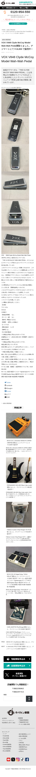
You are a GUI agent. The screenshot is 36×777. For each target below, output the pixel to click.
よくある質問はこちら (18, 23)
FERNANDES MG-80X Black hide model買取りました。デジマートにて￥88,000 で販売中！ (19, 487)
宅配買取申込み (23, 747)
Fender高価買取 (7, 744)
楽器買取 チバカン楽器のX (19, 675)
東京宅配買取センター (25, 734)
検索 (5, 694)
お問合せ (21, 751)
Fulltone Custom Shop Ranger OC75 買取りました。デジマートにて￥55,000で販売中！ (19, 532)
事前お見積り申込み (24, 745)
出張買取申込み (23, 749)
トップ (4, 733)
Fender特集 (6, 736)
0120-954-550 (20, 12)
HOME (3, 29)
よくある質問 (22, 738)
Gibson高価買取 (7, 746)
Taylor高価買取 (7, 748)
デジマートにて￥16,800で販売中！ (11, 87)
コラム (20, 740)
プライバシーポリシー (8, 720)
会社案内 (4, 718)
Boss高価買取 (6, 751)
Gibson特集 (6, 738)
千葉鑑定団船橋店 (18, 688)
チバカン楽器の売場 (24, 724)
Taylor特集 (5, 740)
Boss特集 (5, 742)
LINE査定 (21, 742)
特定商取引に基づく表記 (8, 722)
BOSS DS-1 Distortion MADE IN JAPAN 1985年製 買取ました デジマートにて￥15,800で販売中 (19, 443)
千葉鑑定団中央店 (18, 692)
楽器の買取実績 (11, 29)
